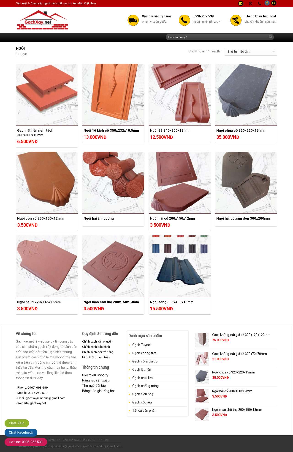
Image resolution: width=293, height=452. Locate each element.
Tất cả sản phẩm (144, 410)
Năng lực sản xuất (95, 380)
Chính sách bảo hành (96, 347)
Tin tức (103, 440)
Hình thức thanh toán (96, 357)
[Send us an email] (273, 3)
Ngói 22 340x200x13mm (170, 130)
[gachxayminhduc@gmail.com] (241, 3)
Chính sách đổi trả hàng (98, 352)
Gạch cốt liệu (142, 402)
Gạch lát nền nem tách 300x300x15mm (35, 132)
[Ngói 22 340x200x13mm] (180, 95)
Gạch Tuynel (141, 345)
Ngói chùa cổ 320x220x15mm (240, 130)
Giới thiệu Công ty (95, 375)
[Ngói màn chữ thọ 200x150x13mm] (113, 266)
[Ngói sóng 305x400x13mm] (180, 266)
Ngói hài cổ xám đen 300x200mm (243, 218)
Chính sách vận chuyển (97, 341)
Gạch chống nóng (145, 386)
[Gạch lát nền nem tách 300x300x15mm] (47, 95)
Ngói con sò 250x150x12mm (40, 218)
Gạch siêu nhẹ (142, 394)
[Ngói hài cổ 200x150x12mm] (180, 183)
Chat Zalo (17, 423)
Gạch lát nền (141, 369)
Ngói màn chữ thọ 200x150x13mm (111, 302)
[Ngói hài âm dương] (113, 183)
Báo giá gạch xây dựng (79, 440)
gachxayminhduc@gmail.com (62, 446)
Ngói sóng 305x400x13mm (171, 302)
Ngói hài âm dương (99, 218)
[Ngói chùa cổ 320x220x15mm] (246, 95)
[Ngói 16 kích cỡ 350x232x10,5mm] (113, 95)
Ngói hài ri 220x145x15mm (39, 302)
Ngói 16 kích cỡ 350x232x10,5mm (111, 130)
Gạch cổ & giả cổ (144, 361)
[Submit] (270, 37)
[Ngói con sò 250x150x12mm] (47, 183)
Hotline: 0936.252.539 (26, 442)
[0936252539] (260, 3)
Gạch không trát (144, 353)
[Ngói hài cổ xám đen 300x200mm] (246, 183)
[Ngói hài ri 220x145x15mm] (47, 266)
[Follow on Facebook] (267, 3)
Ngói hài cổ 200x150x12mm (172, 218)
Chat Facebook (21, 432)
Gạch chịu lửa (142, 378)
